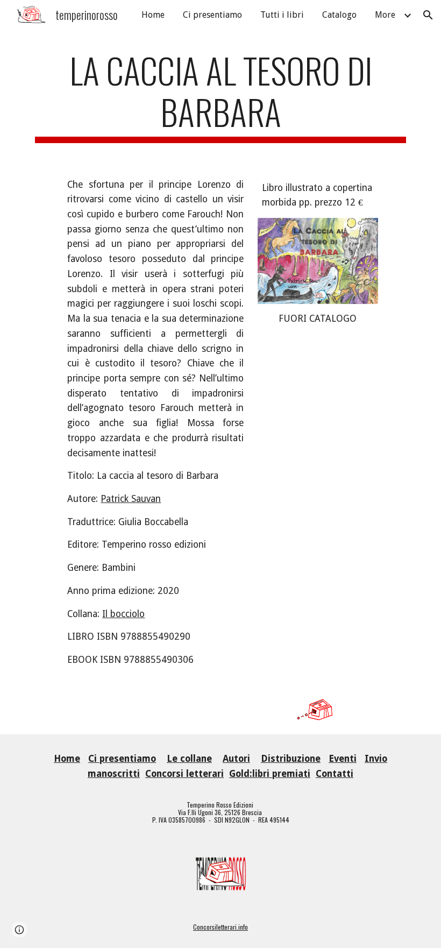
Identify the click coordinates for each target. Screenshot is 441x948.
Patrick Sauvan (131, 498)
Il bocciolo (123, 614)
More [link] (385, 15)
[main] (220, 96)
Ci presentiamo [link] (212, 15)
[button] (428, 15)
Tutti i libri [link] (282, 15)
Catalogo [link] (339, 15)
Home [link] (153, 15)
